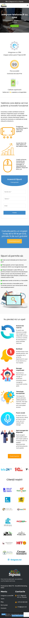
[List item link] (7, 596)
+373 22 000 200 (22, 602)
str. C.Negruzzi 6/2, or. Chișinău (15, 1)
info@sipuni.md (22, 607)
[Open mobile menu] (27, 5)
